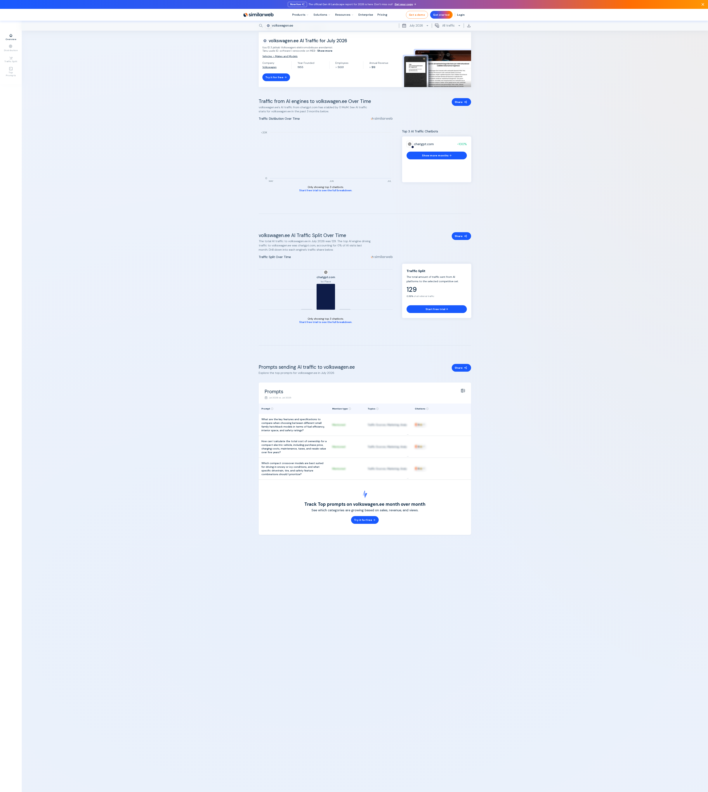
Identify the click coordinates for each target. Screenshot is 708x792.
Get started (441, 14)
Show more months (435, 155)
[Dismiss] (703, 4)
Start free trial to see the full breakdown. (325, 190)
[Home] (258, 15)
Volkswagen (269, 67)
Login (461, 14)
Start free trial (435, 309)
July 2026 (416, 25)
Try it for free (274, 77)
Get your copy (404, 4)
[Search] (365, 26)
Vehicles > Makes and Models (280, 56)
